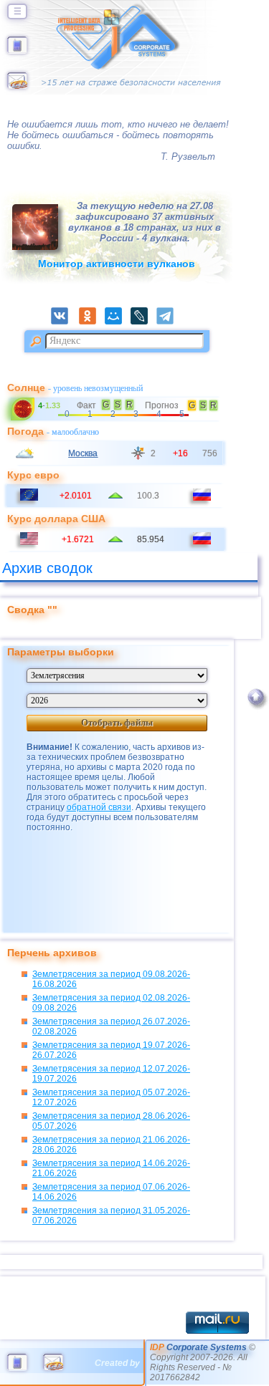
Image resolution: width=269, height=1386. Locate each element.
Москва (83, 453)
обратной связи (99, 807)
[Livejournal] (143, 322)
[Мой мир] (118, 322)
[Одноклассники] (92, 322)
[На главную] (17, 51)
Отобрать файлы (117, 722)
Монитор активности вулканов (116, 263)
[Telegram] (168, 322)
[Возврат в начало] (255, 711)
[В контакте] (64, 322)
